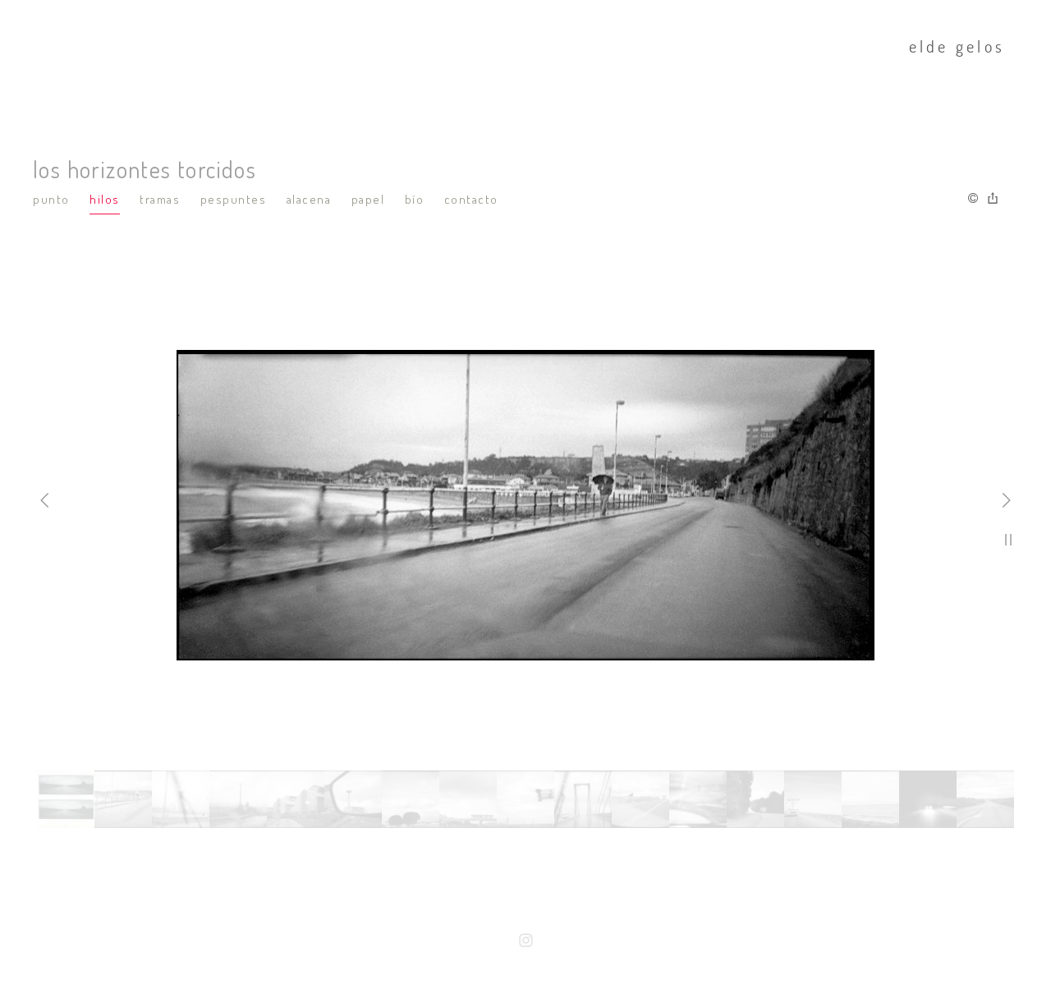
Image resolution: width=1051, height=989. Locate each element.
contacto (471, 199)
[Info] (973, 199)
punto (51, 199)
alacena (309, 199)
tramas (160, 199)
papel (368, 199)
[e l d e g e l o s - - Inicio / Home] (515, 49)
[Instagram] (525, 942)
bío (415, 199)
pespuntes (233, 199)
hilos (104, 199)
